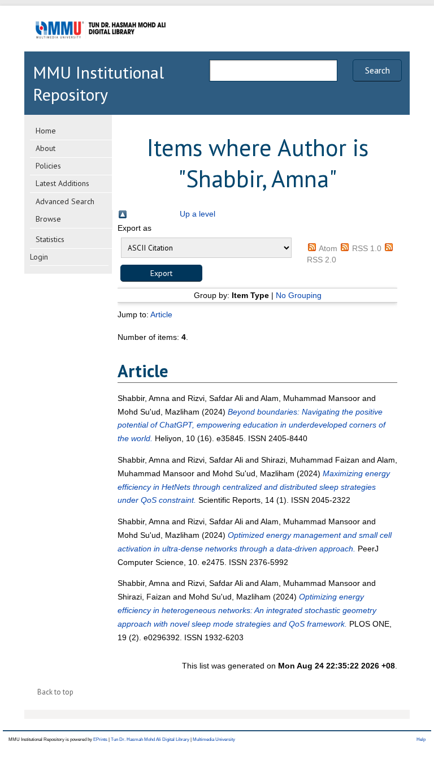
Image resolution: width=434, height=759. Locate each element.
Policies (48, 166)
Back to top (55, 692)
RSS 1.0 (366, 248)
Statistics (50, 239)
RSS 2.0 (321, 259)
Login (39, 257)
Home (46, 131)
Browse (48, 219)
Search (377, 70)
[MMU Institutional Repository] (100, 49)
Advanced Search (65, 201)
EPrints (100, 739)
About (45, 148)
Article (161, 314)
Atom (328, 248)
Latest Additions (62, 183)
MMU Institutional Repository (98, 83)
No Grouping (299, 295)
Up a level (197, 213)
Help (421, 739)
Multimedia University (214, 739)
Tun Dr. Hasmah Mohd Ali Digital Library (150, 739)
